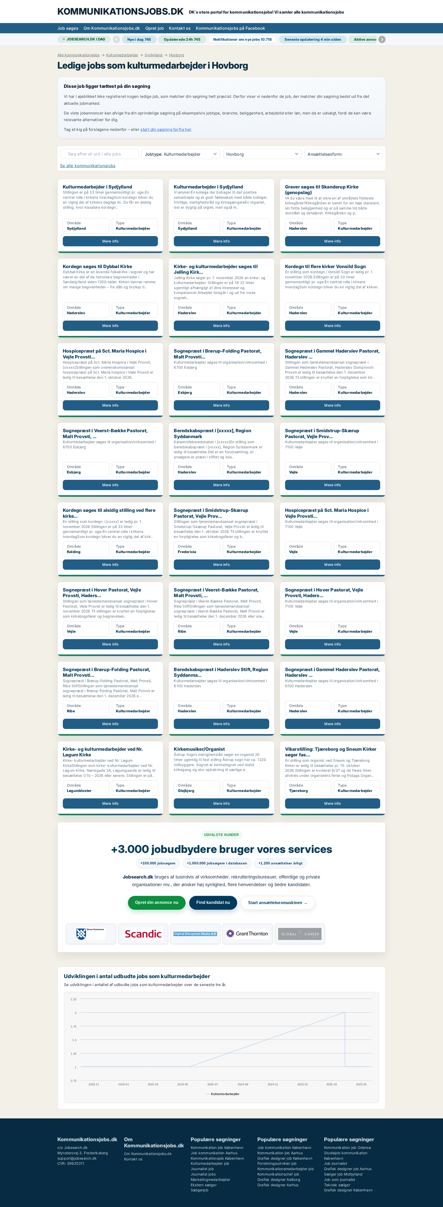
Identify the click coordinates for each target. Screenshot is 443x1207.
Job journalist (335, 1163)
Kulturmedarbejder (122, 55)
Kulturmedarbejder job (210, 1163)
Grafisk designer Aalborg (278, 1179)
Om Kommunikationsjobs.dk (112, 28)
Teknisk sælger (337, 1185)
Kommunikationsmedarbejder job (285, 1169)
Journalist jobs (203, 1174)
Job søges (67, 28)
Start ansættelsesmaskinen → (277, 903)
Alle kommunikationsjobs (78, 55)
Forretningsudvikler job (277, 1163)
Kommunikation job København (217, 1147)
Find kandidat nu (213, 902)
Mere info (110, 241)
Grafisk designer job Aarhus (347, 1169)
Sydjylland (154, 55)
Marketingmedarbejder (210, 1179)
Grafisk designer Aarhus (278, 1185)
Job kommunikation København (284, 1147)
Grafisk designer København (348, 1190)
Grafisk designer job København (284, 1158)
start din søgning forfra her (165, 129)
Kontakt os (180, 28)
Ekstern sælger (204, 1185)
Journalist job (202, 1169)
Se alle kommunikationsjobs (87, 165)
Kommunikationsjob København (217, 1158)
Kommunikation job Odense (347, 1147)
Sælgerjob (199, 1190)
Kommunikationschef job (278, 1174)
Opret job (154, 28)
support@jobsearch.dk (77, 1158)
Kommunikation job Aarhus (280, 1153)
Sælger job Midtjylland (343, 1174)
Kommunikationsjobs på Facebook (230, 28)
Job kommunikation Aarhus (214, 1153)
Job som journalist (339, 1179)
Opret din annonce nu (156, 902)
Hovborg (176, 55)
